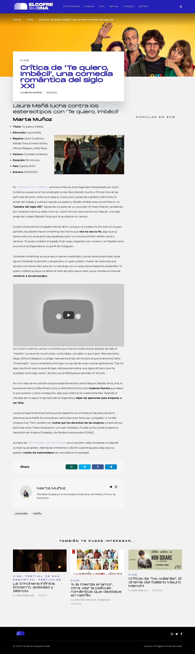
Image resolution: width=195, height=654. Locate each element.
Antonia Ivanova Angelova (92, 600)
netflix (37, 514)
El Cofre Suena (23, 646)
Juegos (128, 6)
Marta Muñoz (32, 93)
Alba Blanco (139, 590)
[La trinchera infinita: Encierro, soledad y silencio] (40, 560)
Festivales (50, 580)
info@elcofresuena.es (167, 646)
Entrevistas (71, 6)
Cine (102, 6)
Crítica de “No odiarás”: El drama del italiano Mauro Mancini (154, 582)
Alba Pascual (25, 595)
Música (89, 6)
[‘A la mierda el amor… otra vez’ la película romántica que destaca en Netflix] (97, 562)
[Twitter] (177, 634)
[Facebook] (181, 634)
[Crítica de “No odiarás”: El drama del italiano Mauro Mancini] (155, 559)
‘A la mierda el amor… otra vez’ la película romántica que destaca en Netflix (96, 590)
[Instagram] (172, 634)
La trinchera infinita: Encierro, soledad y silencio (34, 587)
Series (113, 6)
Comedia (21, 514)
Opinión (143, 6)
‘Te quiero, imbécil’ (32, 187)
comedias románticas (46, 442)
